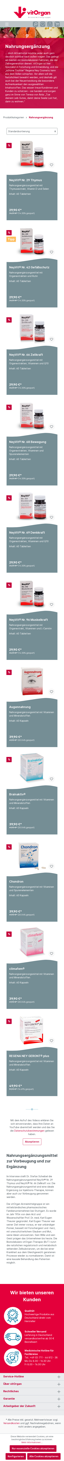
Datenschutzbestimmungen (29, 1130)
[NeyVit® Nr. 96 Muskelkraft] (32, 594)
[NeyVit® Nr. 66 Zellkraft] (32, 328)
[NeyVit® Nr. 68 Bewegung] (32, 416)
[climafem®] (32, 943)
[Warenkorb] (57, 24)
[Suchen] (35, 24)
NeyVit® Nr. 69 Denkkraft (27, 532)
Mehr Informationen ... (32, 1442)
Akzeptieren (32, 1141)
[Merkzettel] (42, 24)
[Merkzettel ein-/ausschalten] (51, 165)
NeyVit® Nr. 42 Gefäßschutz (29, 267)
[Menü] (7, 24)
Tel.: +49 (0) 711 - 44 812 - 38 (41, 1357)
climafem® (17, 968)
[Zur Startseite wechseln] (32, 12)
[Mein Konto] (49, 24)
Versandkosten (11, 1423)
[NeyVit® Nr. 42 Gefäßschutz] (32, 241)
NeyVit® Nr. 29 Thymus (25, 180)
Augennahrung (20, 707)
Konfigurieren (16, 1456)
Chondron (16, 881)
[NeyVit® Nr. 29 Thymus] (32, 154)
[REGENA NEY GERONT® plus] (32, 1030)
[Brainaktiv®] (32, 768)
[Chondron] (32, 855)
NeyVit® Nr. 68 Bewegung (27, 442)
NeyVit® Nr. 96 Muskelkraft (28, 619)
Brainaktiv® (17, 794)
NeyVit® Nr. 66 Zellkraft (26, 354)
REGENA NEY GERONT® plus (29, 1056)
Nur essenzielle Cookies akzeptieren (33, 1448)
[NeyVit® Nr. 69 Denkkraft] (32, 506)
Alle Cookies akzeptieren (43, 1456)
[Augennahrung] (32, 681)
